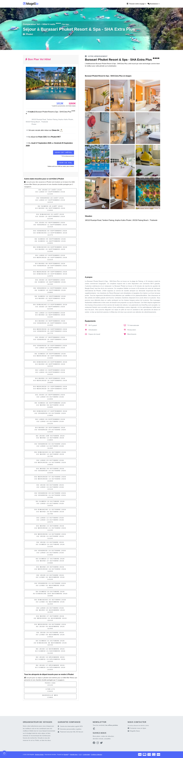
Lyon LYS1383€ (50, 690)
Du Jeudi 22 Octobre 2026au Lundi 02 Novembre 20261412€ (50, 577)
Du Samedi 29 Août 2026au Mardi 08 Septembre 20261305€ (50, 208)
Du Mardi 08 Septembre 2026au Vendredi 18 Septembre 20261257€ (50, 266)
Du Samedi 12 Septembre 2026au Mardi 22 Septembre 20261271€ (50, 298)
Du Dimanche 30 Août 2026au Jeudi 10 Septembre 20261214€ (50, 216)
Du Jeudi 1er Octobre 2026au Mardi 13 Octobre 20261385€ (50, 438)
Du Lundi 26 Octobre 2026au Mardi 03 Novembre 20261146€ (50, 610)
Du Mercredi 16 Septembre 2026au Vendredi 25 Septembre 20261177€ (50, 331)
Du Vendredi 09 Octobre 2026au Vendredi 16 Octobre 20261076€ (50, 495)
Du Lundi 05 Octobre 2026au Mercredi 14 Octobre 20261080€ (50, 462)
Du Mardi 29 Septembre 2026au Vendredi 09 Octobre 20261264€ (50, 430)
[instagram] (98, 743)
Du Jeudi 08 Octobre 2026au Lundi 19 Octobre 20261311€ (50, 487)
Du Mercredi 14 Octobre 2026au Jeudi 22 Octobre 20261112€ (50, 536)
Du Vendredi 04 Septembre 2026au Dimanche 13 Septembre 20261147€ (50, 233)
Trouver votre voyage (137, 4)
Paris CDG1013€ (50, 684)
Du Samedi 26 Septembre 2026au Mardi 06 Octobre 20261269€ (50, 405)
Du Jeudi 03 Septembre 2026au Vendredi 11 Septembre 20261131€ (50, 225)
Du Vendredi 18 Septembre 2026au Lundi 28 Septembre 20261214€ (50, 348)
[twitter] (101, 743)
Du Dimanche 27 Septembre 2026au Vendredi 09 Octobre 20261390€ (50, 413)
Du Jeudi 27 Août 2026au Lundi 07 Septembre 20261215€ (50, 192)
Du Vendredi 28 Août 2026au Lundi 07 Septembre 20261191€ (50, 200)
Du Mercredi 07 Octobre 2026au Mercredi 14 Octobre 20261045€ (50, 479)
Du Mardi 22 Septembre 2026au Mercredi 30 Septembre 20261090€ (50, 380)
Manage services (4, 753)
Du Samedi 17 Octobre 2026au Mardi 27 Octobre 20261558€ (50, 561)
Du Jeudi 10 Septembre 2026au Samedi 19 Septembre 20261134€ (50, 282)
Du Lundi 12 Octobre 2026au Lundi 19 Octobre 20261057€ (50, 520)
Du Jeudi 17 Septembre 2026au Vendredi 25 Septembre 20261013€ (50, 339)
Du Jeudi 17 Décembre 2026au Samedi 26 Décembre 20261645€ (50, 667)
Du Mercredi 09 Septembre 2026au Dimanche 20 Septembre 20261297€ (50, 274)
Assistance (154, 4)
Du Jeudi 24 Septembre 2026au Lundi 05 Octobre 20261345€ (50, 397)
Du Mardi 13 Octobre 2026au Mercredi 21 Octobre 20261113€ (50, 528)
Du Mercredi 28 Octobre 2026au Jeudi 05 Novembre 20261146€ (50, 626)
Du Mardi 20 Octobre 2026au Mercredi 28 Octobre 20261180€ (50, 569)
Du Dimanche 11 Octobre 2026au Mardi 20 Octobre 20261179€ (50, 512)
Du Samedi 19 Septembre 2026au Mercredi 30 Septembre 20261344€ (50, 356)
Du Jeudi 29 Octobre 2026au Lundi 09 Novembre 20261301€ (50, 635)
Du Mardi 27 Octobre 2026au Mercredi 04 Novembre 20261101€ (50, 618)
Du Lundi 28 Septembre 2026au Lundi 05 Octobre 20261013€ (50, 421)
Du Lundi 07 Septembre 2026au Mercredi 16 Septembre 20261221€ (50, 257)
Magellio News (135, 731)
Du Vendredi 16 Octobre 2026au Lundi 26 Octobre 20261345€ (50, 553)
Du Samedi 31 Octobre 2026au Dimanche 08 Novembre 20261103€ (50, 643)
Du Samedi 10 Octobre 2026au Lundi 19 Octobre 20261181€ (50, 503)
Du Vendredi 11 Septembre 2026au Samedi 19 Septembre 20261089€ (50, 290)
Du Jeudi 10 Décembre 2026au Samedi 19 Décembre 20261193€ (50, 659)
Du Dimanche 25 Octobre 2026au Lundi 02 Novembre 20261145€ (50, 602)
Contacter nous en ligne (138, 728)
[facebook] (94, 743)
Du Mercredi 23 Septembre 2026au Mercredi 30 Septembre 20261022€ (50, 389)
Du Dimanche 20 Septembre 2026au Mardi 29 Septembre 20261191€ (50, 364)
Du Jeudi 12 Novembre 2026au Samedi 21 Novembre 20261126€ (50, 651)
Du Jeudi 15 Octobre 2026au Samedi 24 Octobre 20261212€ (50, 544)
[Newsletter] (94, 729)
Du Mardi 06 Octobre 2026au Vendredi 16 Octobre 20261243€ (50, 471)
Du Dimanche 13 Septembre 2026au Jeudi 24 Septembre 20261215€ (50, 307)
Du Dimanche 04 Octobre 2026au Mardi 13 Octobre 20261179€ (50, 454)
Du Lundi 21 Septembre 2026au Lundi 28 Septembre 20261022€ (50, 372)
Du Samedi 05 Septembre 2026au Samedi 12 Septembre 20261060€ (50, 241)
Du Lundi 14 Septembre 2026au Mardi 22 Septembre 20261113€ (50, 315)
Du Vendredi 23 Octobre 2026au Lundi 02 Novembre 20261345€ (50, 585)
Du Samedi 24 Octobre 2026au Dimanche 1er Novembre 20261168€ (50, 594)
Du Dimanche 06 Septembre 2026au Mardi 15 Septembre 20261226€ (50, 249)
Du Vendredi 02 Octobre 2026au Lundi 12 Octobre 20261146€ (50, 446)
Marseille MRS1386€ (50, 696)
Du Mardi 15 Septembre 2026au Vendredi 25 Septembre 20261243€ (50, 323)
